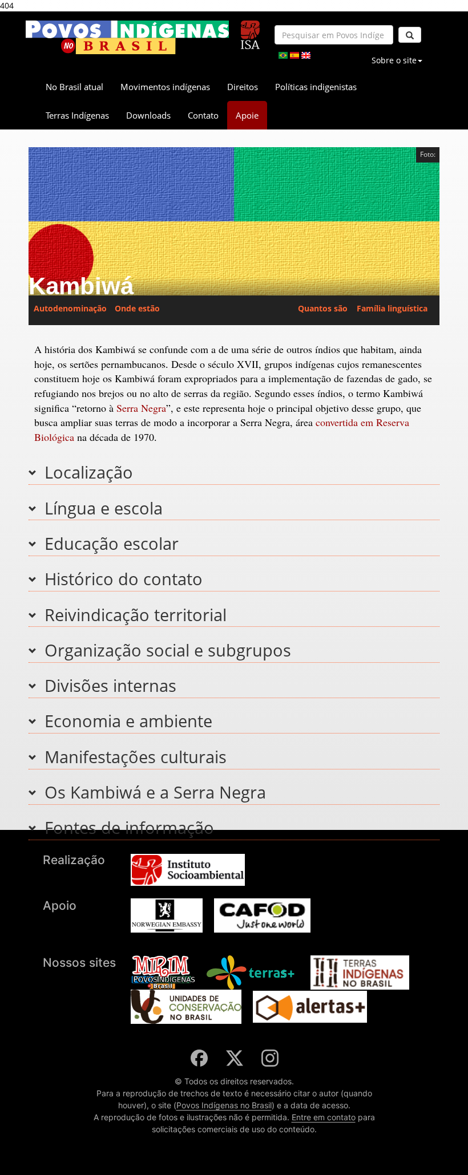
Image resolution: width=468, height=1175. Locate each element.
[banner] (127, 37)
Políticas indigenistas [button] (316, 86)
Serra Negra (141, 408)
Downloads (148, 115)
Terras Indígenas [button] (77, 115)
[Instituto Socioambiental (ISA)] (250, 30)
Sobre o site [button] (394, 60)
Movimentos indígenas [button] (165, 86)
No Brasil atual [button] (74, 86)
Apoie (247, 115)
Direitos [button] (242, 86)
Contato (203, 115)
